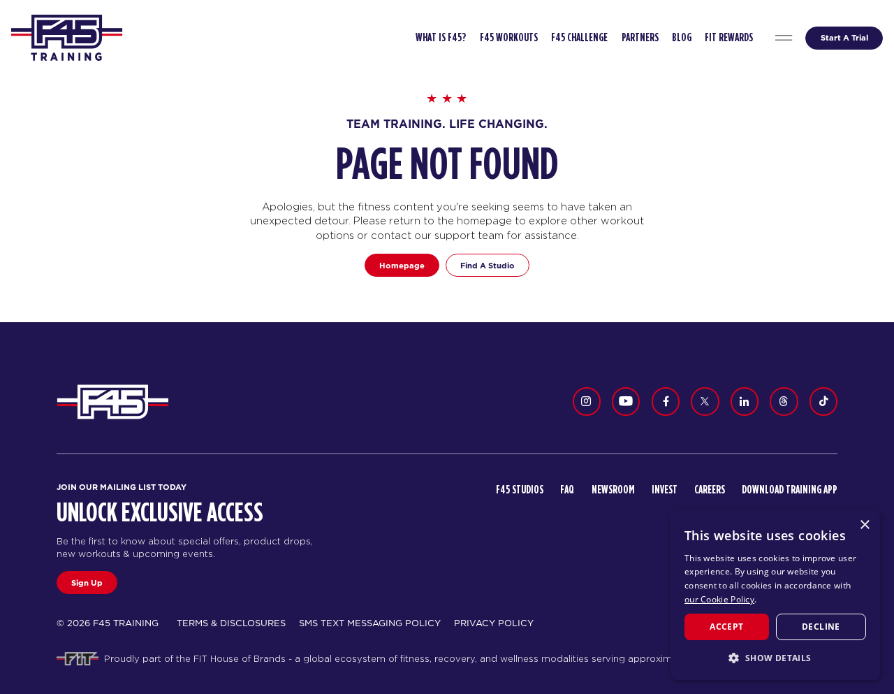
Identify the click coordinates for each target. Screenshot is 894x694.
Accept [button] (726, 626)
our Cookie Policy (719, 599)
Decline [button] (821, 626)
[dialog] (775, 595)
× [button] (864, 525)
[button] (775, 657)
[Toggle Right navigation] (783, 38)
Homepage (402, 265)
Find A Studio (487, 265)
